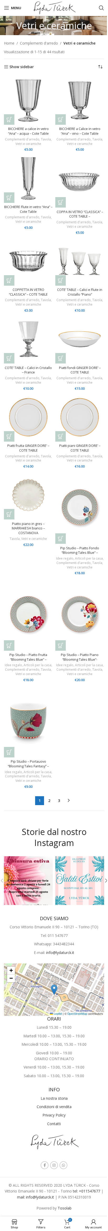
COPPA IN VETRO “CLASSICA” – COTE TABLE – (80, 214)
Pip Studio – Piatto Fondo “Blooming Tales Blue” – (79, 550)
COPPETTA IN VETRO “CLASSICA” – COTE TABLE (28, 292)
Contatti (54, 1123)
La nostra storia (54, 1098)
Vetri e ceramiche (28, 144)
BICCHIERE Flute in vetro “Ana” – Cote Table (28, 209)
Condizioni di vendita (54, 1106)
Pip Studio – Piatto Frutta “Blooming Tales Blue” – (28, 657)
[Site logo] (54, 7)
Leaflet (57, 1014)
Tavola (46, 139)
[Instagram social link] (54, 1165)
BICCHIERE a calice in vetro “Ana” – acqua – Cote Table (28, 131)
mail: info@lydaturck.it (36, 1197)
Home (9, 43)
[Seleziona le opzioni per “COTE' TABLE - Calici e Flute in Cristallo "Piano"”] (60, 280)
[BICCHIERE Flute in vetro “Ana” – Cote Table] (28, 178)
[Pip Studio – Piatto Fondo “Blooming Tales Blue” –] (79, 507)
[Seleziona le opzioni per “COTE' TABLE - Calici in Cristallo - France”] (9, 358)
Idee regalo (64, 558)
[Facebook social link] (44, 1165)
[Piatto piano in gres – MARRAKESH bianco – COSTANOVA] (28, 495)
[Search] (101, 8)
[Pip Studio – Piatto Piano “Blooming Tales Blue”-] (79, 614)
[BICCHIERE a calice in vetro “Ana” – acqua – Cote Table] (28, 100)
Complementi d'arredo (39, 43)
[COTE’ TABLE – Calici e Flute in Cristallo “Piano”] (79, 261)
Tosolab (65, 1208)
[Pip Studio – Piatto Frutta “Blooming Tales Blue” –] (28, 614)
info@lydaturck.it (60, 952)
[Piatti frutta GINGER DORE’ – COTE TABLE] (28, 417)
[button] (9, 119)
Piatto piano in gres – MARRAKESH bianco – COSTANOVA (28, 528)
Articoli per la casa (89, 558)
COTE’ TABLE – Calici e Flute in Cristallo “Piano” (79, 292)
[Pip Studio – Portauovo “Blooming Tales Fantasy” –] (28, 720)
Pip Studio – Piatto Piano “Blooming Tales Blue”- (80, 657)
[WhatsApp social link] (63, 1165)
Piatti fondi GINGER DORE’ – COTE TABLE (80, 370)
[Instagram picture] (28, 880)
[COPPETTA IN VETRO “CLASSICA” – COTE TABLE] (28, 261)
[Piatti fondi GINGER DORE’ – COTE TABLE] (79, 339)
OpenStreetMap (77, 1014)
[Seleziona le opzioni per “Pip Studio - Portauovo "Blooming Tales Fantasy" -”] (9, 752)
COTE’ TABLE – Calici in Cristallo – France (28, 370)
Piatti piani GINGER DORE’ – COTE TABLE (79, 448)
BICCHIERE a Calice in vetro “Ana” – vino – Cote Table (79, 131)
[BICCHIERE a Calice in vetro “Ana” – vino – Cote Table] (79, 100)
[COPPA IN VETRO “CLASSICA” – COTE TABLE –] (79, 181)
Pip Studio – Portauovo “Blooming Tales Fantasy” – (28, 763)
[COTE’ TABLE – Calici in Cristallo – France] (28, 339)
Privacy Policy (54, 1115)
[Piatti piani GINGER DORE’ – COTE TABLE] (79, 417)
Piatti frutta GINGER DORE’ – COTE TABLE (28, 448)
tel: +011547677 (87, 1191)
